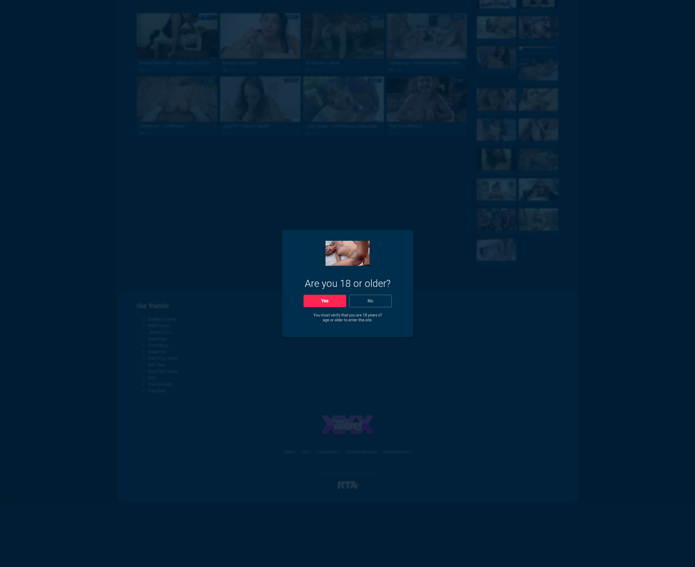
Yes (324, 300)
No (370, 300)
